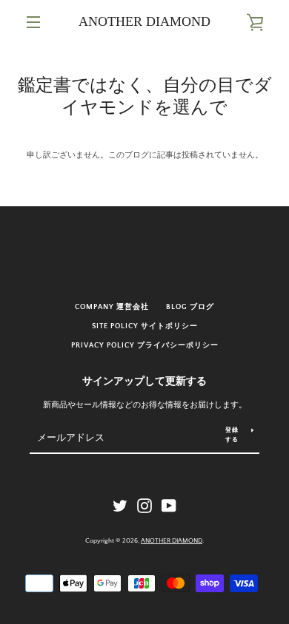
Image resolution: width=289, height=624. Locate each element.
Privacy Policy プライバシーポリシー (145, 345)
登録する (232, 435)
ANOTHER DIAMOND (144, 21)
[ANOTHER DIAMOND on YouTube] (169, 505)
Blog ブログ (190, 307)
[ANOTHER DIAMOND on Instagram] (144, 505)
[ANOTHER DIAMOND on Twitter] (120, 505)
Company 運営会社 (112, 307)
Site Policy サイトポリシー (145, 326)
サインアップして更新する (144, 381)
